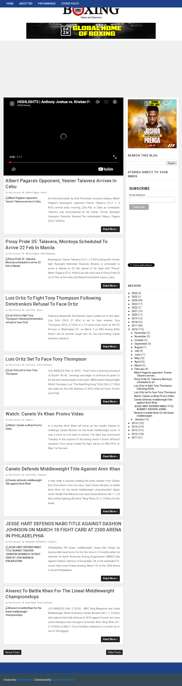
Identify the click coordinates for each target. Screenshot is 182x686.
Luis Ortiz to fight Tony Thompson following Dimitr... (153, 387)
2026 (135, 293)
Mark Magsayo (48, 253)
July (137, 350)
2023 (135, 304)
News (44, 192)
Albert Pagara (32, 192)
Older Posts (114, 652)
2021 (135, 311)
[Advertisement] (91, 67)
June (138, 354)
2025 (135, 296)
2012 (135, 434)
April (137, 361)
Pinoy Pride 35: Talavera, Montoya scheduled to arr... (153, 381)
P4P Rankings (47, 3)
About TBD (25, 3)
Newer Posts (12, 652)
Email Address (137, 194)
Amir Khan (30, 475)
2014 (135, 426)
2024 (135, 300)
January (139, 419)
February (140, 369)
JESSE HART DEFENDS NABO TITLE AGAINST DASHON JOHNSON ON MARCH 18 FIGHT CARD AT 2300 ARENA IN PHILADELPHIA (63, 529)
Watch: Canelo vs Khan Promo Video (45, 414)
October (139, 340)
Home (10, 3)
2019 (135, 318)
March (138, 365)
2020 (135, 314)
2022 (135, 307)
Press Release (44, 365)
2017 (135, 325)
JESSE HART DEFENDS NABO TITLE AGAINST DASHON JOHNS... (154, 408)
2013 (135, 430)
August (139, 347)
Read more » (110, 229)
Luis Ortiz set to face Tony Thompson (46, 359)
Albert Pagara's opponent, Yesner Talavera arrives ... (153, 374)
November (141, 336)
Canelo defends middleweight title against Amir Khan (63, 469)
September (141, 343)
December (141, 332)
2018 (135, 322)
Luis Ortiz (30, 310)
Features (42, 475)
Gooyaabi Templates (63, 679)
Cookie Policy (70, 3)
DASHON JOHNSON (35, 542)
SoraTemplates (25, 679)
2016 (135, 329)
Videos (29, 420)
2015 (135, 423)
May (137, 358)
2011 (135, 437)
